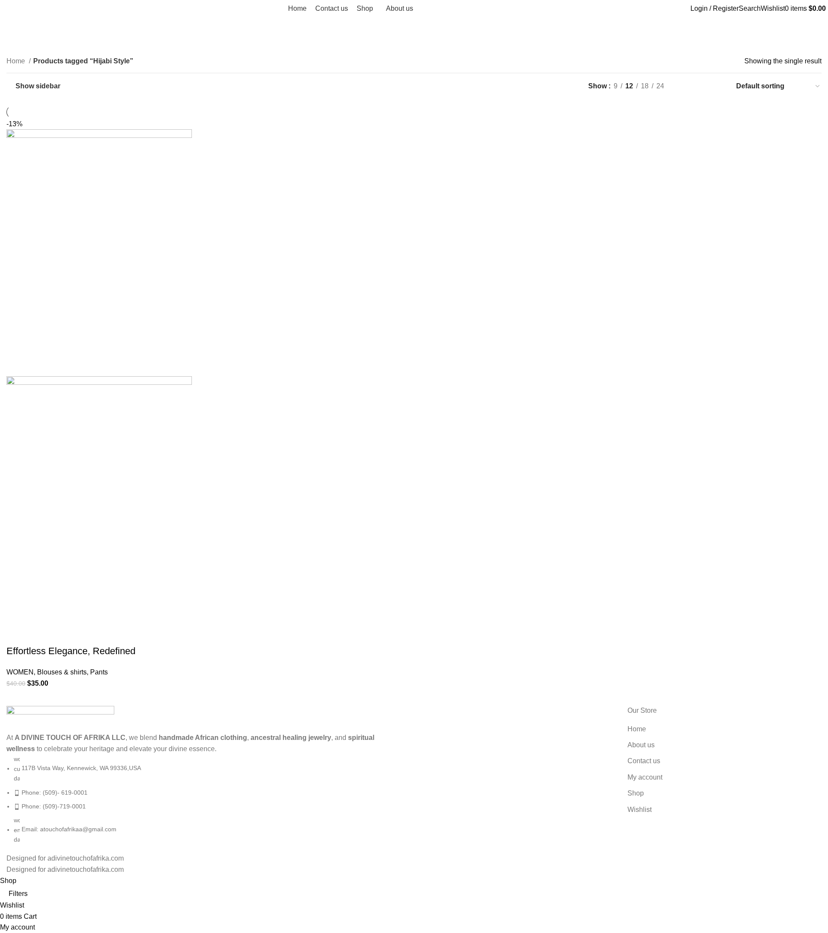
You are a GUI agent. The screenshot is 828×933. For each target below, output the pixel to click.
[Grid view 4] (717, 86)
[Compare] (64, 634)
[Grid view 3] (701, 86)
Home (16, 61)
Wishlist (639, 809)
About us (641, 745)
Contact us (643, 760)
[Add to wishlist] (87, 634)
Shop (635, 793)
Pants (99, 672)
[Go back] (17, 27)
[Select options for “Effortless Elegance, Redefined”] (17, 634)
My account (644, 777)
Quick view (40, 634)
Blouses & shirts (62, 672)
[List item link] (207, 799)
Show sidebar (38, 86)
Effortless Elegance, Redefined (70, 651)
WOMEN (20, 672)
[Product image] (99, 499)
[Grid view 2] (685, 86)
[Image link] (60, 718)
